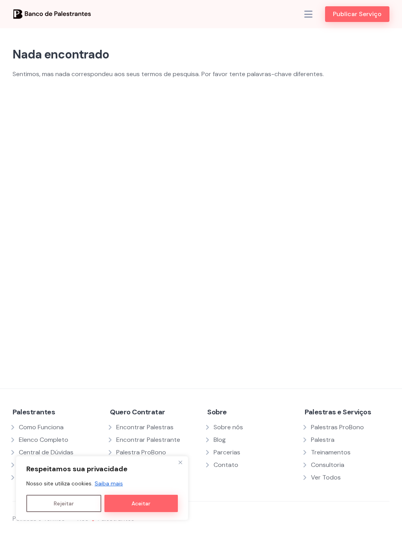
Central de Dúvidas (46, 452)
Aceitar (141, 503)
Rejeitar (64, 503)
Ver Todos (326, 477)
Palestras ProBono (337, 427)
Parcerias (227, 452)
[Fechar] (180, 462)
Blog (220, 440)
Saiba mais (109, 483)
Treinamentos (331, 452)
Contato (226, 465)
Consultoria (327, 465)
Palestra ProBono (141, 452)
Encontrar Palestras (145, 427)
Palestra (322, 440)
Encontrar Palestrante (148, 440)
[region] (102, 488)
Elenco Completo (43, 440)
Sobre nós (228, 427)
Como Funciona (41, 427)
